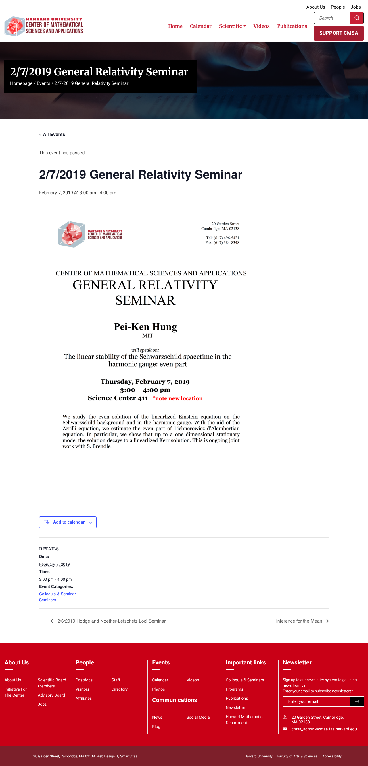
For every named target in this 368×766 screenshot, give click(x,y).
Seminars (47, 599)
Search (356, 18)
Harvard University (258, 756)
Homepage (21, 83)
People (338, 7)
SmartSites (128, 756)
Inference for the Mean (299, 620)
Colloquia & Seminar (57, 593)
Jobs (356, 7)
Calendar (201, 26)
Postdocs (84, 680)
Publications (292, 26)
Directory (120, 689)
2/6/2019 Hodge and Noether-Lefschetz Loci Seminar (111, 620)
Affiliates (84, 698)
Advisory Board (51, 695)
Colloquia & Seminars (245, 680)
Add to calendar (69, 522)
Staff (116, 680)
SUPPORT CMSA (338, 33)
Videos (262, 26)
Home (175, 26)
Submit (357, 702)
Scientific (230, 26)
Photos (158, 689)
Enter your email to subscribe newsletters (318, 691)
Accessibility (332, 756)
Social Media (198, 717)
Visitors (82, 689)
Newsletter (235, 707)
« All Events (52, 134)
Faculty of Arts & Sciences (297, 756)
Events (43, 83)
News (157, 717)
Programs (234, 689)
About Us (315, 7)
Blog (156, 726)
